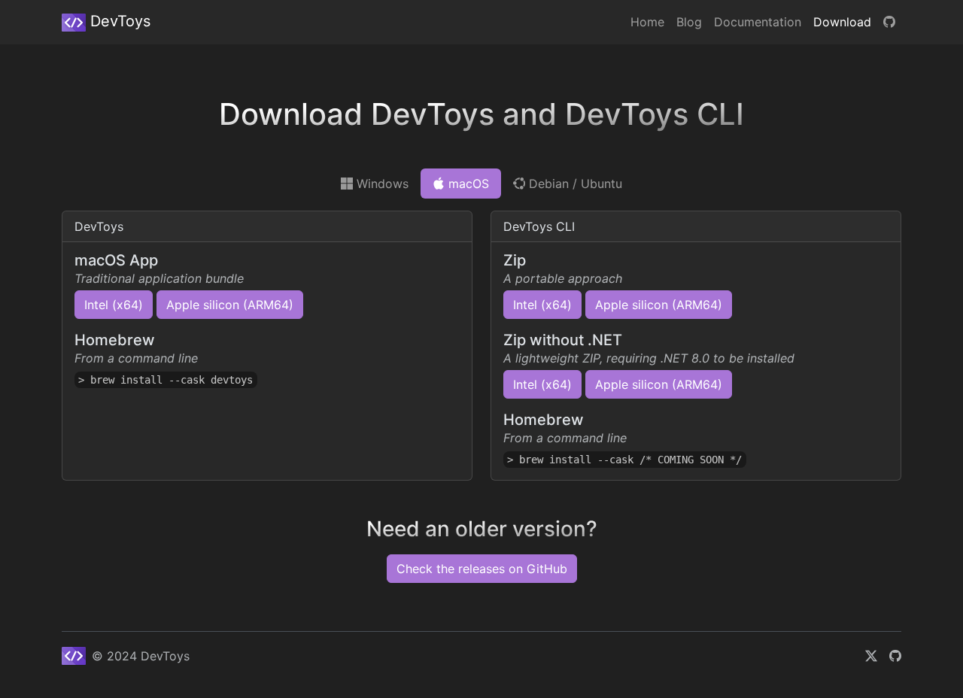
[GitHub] (889, 22)
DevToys (118, 21)
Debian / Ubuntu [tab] (573, 183)
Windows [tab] (381, 183)
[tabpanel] (481, 337)
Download (842, 21)
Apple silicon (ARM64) (229, 304)
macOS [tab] (467, 183)
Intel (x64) (113, 304)
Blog (689, 21)
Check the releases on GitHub (481, 568)
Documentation (757, 21)
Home (647, 21)
